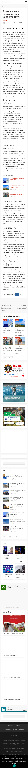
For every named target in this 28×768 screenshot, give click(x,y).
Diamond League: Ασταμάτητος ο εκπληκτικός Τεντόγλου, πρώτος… (16, 528)
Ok (14, 765)
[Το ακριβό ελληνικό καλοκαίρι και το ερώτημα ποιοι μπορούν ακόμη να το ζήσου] (20, 341)
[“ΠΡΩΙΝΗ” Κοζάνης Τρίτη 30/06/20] (14, 689)
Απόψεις (17, 338)
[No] (26, 761)
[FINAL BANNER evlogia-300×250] (14, 416)
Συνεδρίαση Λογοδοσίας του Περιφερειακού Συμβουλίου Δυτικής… (16, 476)
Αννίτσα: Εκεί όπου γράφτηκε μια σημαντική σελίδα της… (17, 491)
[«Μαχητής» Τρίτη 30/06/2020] (14, 645)
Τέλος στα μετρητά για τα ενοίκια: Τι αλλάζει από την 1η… (17, 193)
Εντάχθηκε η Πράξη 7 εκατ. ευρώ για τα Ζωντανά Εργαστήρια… (17, 484)
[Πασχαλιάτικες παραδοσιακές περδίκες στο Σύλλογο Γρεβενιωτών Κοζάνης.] (14, 623)
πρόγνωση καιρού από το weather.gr (12, 607)
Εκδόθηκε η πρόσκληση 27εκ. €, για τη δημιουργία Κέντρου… (17, 498)
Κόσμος (10, 725)
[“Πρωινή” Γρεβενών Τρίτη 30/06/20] (14, 667)
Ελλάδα (4, 20)
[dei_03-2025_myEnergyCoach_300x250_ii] (14, 392)
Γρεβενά (17, 725)
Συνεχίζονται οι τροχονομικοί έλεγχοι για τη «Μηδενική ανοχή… (16, 506)
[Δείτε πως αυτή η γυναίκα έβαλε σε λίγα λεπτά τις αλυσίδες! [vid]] (20, 569)
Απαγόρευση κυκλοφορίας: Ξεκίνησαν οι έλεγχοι (22, 307)
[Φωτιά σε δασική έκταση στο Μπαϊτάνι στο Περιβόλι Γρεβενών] (6, 521)
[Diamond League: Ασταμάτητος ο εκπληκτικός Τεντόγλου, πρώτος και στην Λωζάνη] (6, 528)
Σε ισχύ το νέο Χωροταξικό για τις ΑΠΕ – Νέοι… (17, 186)
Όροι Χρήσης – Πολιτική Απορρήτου (14, 729)
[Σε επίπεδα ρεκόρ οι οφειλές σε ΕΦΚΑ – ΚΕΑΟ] (6, 180)
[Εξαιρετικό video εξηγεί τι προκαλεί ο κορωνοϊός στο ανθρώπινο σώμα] (8, 569)
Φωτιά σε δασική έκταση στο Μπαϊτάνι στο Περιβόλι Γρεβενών (17, 520)
